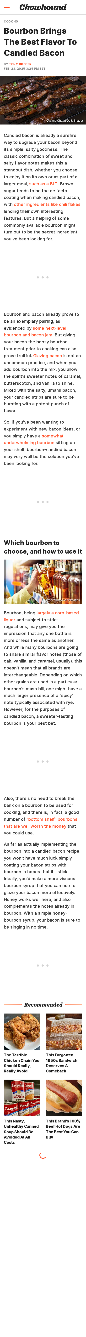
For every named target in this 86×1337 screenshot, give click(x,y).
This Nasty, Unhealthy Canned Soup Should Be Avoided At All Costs (21, 1132)
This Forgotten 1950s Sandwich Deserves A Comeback (61, 1063)
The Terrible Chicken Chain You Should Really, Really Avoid (21, 1063)
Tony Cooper (20, 64)
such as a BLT (43, 183)
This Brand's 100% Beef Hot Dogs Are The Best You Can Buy (63, 1129)
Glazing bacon (47, 355)
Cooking (11, 21)
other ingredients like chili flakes (47, 204)
